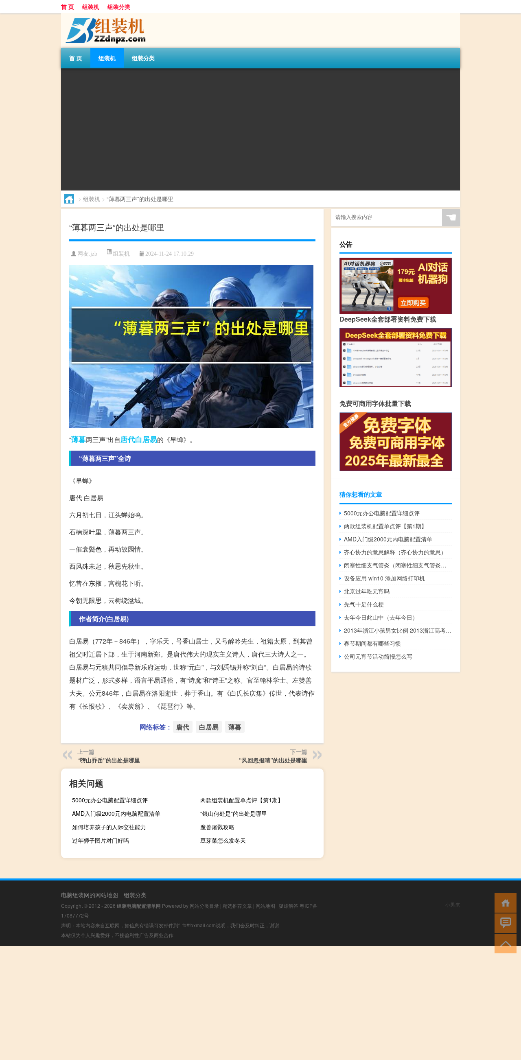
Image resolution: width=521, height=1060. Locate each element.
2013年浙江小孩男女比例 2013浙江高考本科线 (398, 630)
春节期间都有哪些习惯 (372, 643)
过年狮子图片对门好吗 (100, 840)
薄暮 (78, 439)
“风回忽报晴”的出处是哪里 (273, 760)
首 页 (67, 6)
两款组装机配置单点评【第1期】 (241, 800)
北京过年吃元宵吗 (367, 591)
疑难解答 (288, 905)
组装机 (90, 6)
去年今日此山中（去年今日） (381, 617)
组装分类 (118, 6)
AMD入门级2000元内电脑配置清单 (116, 813)
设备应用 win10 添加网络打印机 (384, 578)
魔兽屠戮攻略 (217, 827)
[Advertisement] (260, 129)
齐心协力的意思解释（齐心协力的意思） (395, 552)
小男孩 (452, 904)
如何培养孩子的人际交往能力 (109, 827)
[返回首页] (504, 902)
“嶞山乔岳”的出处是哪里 (108, 760)
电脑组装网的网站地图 (89, 895)
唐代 (127, 439)
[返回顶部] (504, 943)
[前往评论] (504, 922)
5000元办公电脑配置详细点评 (110, 800)
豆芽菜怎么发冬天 (223, 840)
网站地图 (265, 905)
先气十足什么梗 (364, 604)
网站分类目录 (204, 905)
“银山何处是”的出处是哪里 (233, 813)
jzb (93, 254)
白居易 (146, 439)
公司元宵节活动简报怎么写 (378, 656)
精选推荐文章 (237, 905)
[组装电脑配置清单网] (104, 16)
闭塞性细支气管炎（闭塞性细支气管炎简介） (398, 565)
